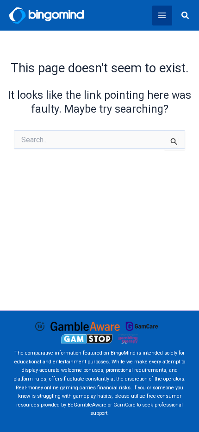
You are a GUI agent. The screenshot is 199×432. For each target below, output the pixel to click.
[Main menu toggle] (162, 15)
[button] (185, 15)
